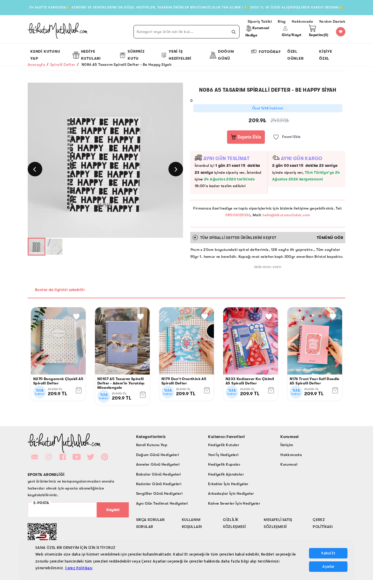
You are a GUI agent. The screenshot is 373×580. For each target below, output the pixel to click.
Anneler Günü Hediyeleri (158, 464)
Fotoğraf (270, 51)
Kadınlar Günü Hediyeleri (159, 484)
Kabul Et (328, 553)
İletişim (286, 445)
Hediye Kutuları (91, 54)
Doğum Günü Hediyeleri (157, 455)
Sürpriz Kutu (136, 54)
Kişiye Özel (325, 54)
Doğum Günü (226, 54)
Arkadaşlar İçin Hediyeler (231, 493)
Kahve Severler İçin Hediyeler (234, 503)
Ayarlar (328, 567)
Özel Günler (295, 54)
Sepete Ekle (248, 137)
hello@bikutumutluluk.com (286, 215)
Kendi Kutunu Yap (45, 54)
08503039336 (237, 215)
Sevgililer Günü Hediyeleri (159, 493)
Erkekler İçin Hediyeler (228, 484)
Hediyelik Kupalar (224, 464)
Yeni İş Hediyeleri (180, 54)
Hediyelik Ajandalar (226, 474)
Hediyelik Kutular (223, 445)
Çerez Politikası (78, 568)
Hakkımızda (291, 455)
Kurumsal (288, 464)
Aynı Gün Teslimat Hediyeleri (162, 503)
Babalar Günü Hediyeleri (158, 474)
